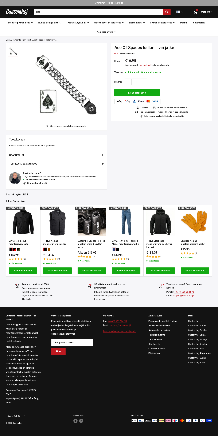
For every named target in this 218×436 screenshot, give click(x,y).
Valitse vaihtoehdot (23, 270)
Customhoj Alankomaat (199, 353)
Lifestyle (17, 40)
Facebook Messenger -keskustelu (119, 331)
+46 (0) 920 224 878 (184, 292)
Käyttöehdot (154, 353)
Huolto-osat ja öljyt (48, 22)
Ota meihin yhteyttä (37, 183)
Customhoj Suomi (197, 358)
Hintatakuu (145, 108)
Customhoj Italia (196, 348)
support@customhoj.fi (183, 295)
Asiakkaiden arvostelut (159, 330)
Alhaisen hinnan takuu (159, 325)
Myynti (183, 22)
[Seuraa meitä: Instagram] (81, 421)
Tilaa (58, 351)
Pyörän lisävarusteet (161, 22)
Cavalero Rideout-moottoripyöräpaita (18, 242)
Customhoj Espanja (197, 339)
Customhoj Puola (196, 362)
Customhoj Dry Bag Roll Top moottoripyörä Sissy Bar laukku (91, 244)
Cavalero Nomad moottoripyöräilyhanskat (193, 242)
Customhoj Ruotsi (197, 325)
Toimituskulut (144, 65)
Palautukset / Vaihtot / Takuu (162, 321)
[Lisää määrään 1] (144, 82)
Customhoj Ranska (197, 344)
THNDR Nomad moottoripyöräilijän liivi (54, 242)
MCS (116, 53)
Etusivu (9, 40)
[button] (16, 259)
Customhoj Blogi (156, 348)
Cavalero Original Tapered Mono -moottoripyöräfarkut (125, 242)
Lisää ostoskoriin (137, 93)
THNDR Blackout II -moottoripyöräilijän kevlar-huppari (159, 244)
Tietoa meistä (155, 339)
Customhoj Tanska (197, 330)
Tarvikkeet (26, 40)
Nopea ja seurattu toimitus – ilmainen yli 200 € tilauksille (164, 112)
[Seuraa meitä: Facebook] (75, 421)
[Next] (212, 240)
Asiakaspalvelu (105, 32)
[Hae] (167, 12)
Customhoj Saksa (197, 335)
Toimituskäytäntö (156, 335)
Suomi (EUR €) (14, 416)
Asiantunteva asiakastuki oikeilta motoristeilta (164, 116)
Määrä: (118, 82)
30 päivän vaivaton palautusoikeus (172, 108)
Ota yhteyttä (154, 344)
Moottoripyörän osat (19, 22)
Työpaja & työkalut (76, 22)
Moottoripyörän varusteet (107, 22)
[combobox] (98, 12)
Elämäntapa (135, 22)
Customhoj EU (195, 321)
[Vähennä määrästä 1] (128, 82)
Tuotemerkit (198, 22)
